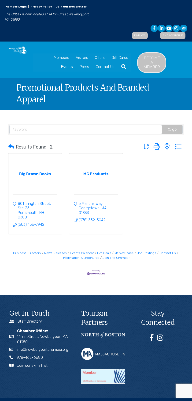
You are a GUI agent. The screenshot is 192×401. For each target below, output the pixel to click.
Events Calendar (82, 253)
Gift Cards (119, 57)
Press (84, 67)
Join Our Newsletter (71, 6)
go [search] (174, 129)
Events (67, 67)
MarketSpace (124, 253)
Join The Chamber (116, 258)
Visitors (82, 57)
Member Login (16, 6)
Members (61, 57)
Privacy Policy (41, 6)
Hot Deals (104, 253)
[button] (11, 147)
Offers (100, 57)
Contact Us (105, 67)
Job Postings (146, 253)
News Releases (55, 253)
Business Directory (27, 253)
